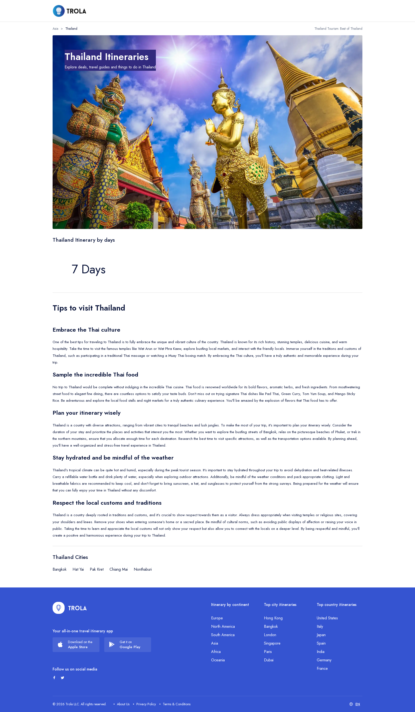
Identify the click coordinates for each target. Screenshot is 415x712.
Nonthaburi (143, 569)
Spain (321, 643)
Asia (55, 28)
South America (223, 635)
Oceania (218, 660)
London (270, 635)
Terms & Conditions (176, 704)
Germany (324, 660)
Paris (268, 651)
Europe (217, 618)
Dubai (269, 660)
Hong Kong (273, 618)
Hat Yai (78, 569)
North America (223, 626)
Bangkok (60, 569)
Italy (320, 626)
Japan (321, 635)
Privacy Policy (146, 704)
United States (327, 618)
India (320, 651)
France (322, 668)
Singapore (272, 643)
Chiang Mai (119, 569)
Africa (216, 651)
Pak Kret (97, 569)
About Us (123, 704)
